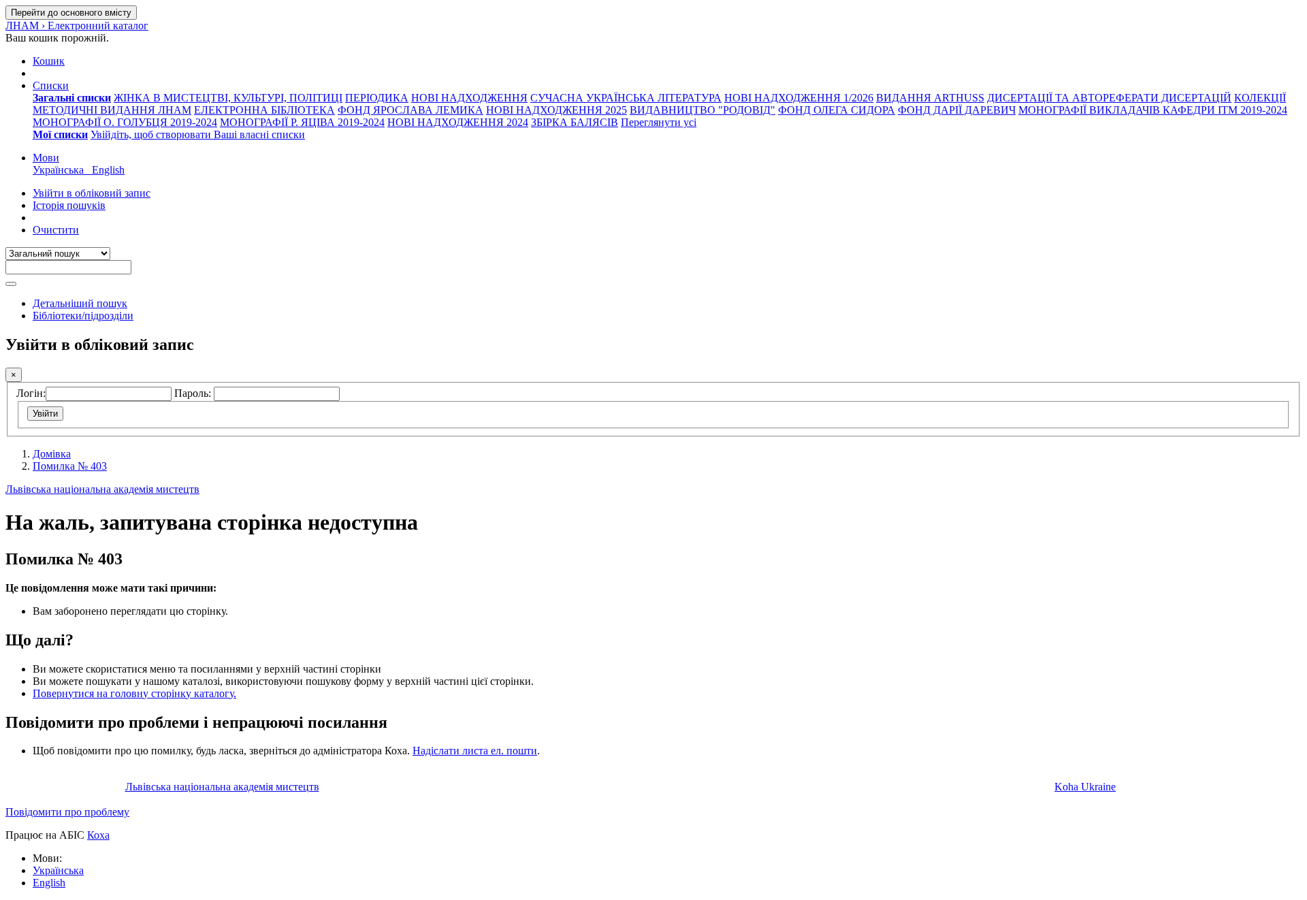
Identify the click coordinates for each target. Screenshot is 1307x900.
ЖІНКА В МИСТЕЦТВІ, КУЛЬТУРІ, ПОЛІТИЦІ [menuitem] (228, 97)
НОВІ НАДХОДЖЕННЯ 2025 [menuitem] (556, 110)
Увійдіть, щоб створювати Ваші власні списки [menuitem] (198, 134)
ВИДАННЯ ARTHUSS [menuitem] (930, 97)
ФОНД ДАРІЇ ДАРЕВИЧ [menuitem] (957, 110)
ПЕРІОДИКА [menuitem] (376, 97)
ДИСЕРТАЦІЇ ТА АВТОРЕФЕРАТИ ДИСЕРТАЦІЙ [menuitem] (1109, 97)
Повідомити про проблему (67, 812)
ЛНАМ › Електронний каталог (76, 25)
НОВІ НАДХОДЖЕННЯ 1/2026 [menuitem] (798, 97)
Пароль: (194, 393)
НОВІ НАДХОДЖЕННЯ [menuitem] (469, 97)
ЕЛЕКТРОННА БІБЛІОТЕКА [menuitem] (264, 110)
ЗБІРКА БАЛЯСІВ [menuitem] (574, 122)
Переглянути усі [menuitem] (658, 122)
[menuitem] (72, 97)
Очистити (56, 230)
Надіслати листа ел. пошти (475, 750)
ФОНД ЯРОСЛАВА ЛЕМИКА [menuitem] (410, 110)
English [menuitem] (108, 170)
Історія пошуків (69, 205)
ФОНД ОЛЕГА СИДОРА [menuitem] (836, 110)
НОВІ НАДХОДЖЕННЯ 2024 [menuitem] (457, 122)
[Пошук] (10, 284)
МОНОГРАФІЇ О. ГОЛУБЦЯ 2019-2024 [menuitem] (125, 122)
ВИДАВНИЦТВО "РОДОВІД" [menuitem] (702, 110)
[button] (49, 61)
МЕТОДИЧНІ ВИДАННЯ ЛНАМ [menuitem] (112, 110)
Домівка (52, 454)
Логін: (31, 393)
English (49, 882)
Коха (98, 835)
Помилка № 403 (70, 466)
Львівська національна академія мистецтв (102, 489)
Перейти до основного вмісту (71, 12)
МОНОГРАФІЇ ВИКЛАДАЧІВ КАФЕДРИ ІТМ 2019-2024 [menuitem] (1152, 110)
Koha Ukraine (1085, 786)
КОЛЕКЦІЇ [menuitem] (1260, 97)
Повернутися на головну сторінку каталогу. (134, 693)
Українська (58, 870)
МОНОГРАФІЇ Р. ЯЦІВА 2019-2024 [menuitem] (302, 122)
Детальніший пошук (80, 303)
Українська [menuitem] (61, 170)
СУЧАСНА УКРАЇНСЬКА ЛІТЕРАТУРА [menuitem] (626, 97)
